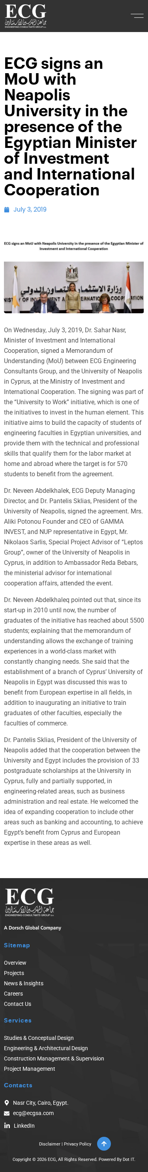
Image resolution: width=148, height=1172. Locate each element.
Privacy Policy (77, 1144)
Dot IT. (129, 1159)
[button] (137, 16)
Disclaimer (49, 1144)
